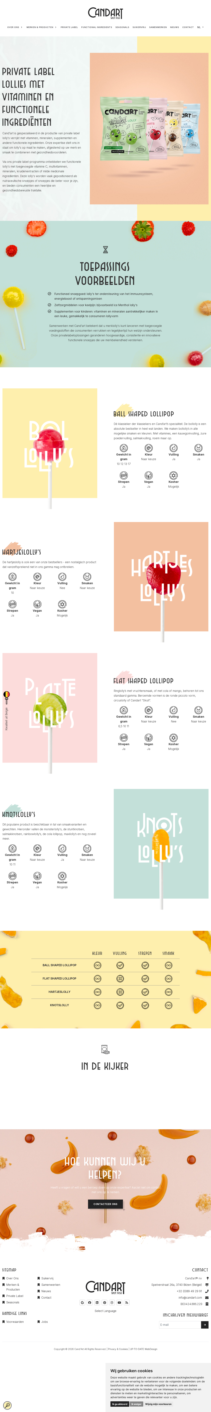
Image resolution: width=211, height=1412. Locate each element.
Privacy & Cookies (118, 1349)
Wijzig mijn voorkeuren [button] (158, 1404)
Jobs (44, 1321)
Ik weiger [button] (136, 1404)
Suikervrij (47, 1278)
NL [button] (199, 27)
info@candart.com (190, 1297)
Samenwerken (50, 1284)
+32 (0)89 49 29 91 (189, 1291)
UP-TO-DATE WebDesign (143, 1349)
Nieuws (46, 1291)
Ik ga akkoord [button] (119, 1404)
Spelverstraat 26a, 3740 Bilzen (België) (176, 1284)
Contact (46, 1297)
